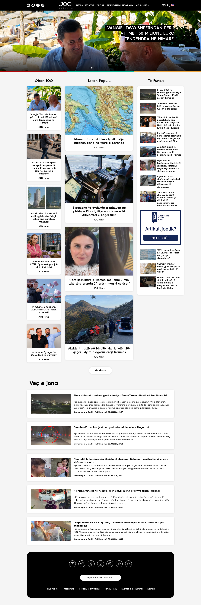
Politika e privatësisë (89, 589)
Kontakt (151, 589)
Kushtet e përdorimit (131, 589)
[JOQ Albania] (65, 6)
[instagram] (100, 564)
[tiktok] (119, 564)
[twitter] (81, 564)
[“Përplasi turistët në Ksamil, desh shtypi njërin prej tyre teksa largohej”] (51, 499)
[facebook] (91, 564)
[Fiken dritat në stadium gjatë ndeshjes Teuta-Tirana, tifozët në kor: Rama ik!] (51, 404)
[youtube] (72, 564)
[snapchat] (128, 564)
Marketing (69, 589)
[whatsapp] (109, 564)
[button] (89, 68)
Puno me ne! (52, 589)
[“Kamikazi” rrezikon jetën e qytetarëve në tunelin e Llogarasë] (51, 435)
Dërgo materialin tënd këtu (99, 578)
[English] (172, 5)
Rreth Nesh (111, 589)
